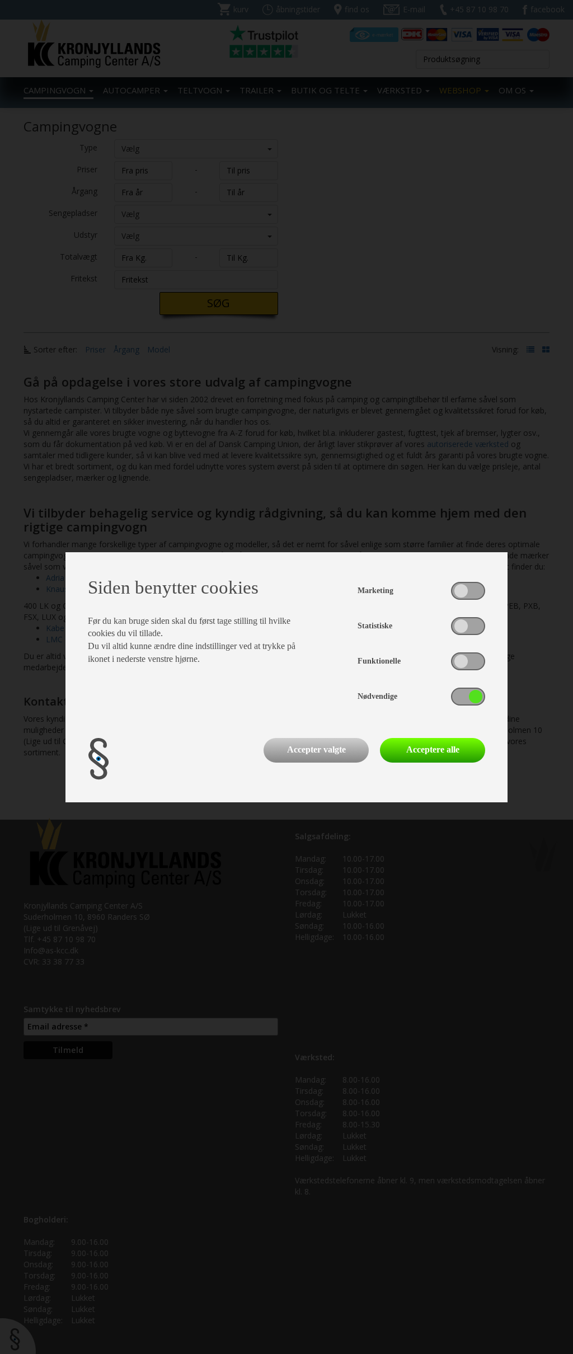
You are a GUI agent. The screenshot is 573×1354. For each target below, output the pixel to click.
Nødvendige (377, 696)
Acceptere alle (432, 749)
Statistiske (375, 626)
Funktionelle (379, 661)
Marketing (375, 590)
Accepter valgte (316, 749)
